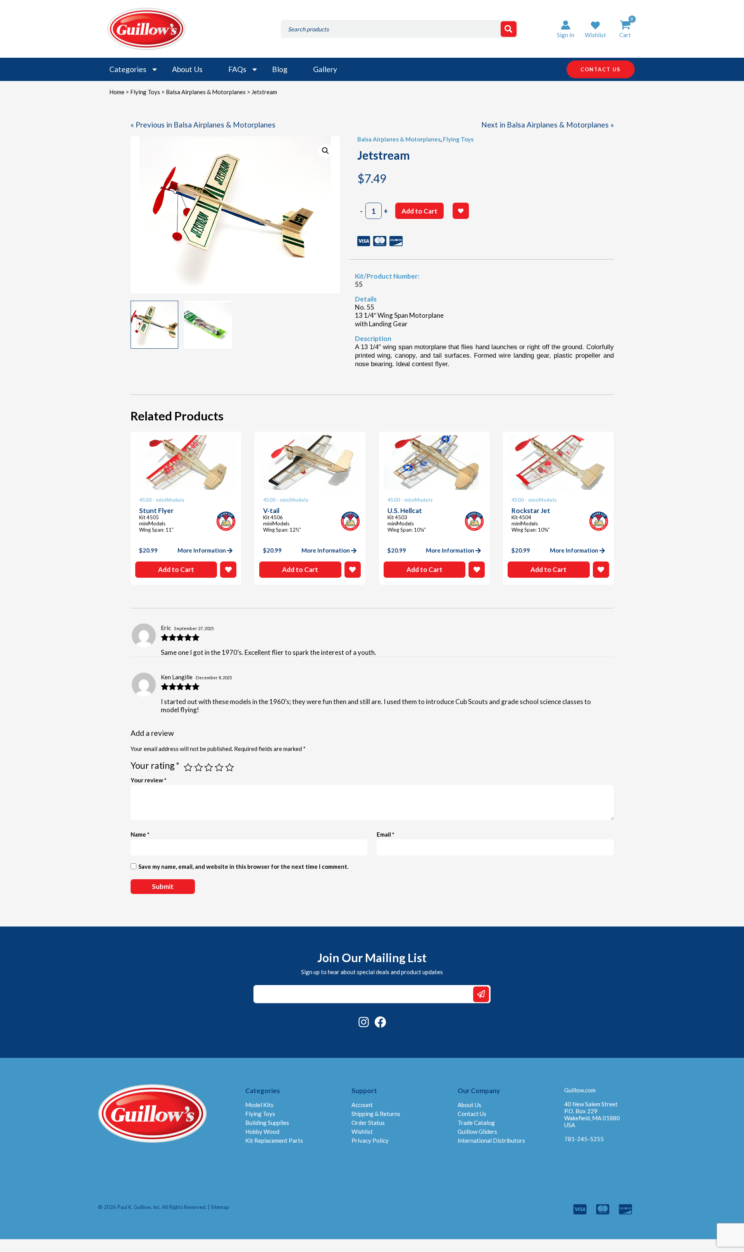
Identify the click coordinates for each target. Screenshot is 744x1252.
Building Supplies (267, 1122)
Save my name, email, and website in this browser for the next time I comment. (243, 866)
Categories (127, 69)
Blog (280, 69)
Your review (149, 780)
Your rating (155, 765)
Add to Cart (419, 211)
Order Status (368, 1122)
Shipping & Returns (375, 1113)
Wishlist (362, 1131)
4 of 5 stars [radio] (219, 767)
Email (385, 834)
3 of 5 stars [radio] (208, 767)
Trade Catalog (476, 1122)
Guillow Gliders (477, 1131)
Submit (481, 994)
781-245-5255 (584, 1138)
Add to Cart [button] (176, 569)
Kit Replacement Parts (274, 1140)
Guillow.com (580, 1090)
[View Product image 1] (155, 325)
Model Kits (259, 1104)
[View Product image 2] (208, 325)
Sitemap (220, 1207)
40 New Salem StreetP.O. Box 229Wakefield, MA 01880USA (592, 1114)
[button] (595, 28)
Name (140, 834)
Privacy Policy (370, 1140)
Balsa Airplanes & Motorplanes (206, 91)
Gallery (325, 69)
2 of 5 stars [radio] (198, 767)
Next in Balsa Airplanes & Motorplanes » (547, 124)
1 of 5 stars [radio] (188, 767)
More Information (201, 550)
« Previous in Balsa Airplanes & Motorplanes (203, 124)
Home (116, 91)
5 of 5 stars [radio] (229, 767)
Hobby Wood (262, 1131)
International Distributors (491, 1140)
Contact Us (472, 1113)
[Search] (509, 29)
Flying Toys (145, 91)
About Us (187, 69)
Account (362, 1104)
